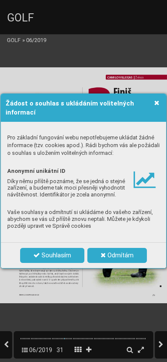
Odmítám (120, 255)
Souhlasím (55, 255)
